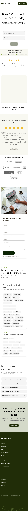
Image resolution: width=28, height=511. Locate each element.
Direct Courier (16, 297)
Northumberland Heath (16, 347)
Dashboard (4, 446)
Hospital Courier (15, 323)
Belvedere (16, 344)
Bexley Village (6, 347)
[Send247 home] (5, 3)
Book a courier (22, 3)
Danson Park (12, 350)
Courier (5, 314)
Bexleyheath (12, 342)
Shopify (3, 472)
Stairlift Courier (19, 326)
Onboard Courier (5, 452)
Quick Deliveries (7, 320)
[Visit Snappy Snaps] (24, 167)
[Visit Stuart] (6, 167)
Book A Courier (17, 311)
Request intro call (8, 253)
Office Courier (7, 323)
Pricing (3, 455)
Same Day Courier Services (9, 308)
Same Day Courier (7, 311)
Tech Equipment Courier (18, 320)
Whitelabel (4, 475)
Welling (5, 344)
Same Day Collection (8, 300)
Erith (10, 344)
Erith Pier (5, 353)
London (5, 342)
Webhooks (4, 469)
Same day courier (7, 294)
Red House (20, 350)
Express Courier (7, 297)
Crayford (22, 344)
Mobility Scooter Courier (9, 326)
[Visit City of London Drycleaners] (9, 172)
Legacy (3, 485)
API (2, 449)
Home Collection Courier (14, 314)
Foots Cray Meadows (14, 353)
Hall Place (6, 350)
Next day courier (17, 294)
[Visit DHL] (18, 162)
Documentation (5, 463)
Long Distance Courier (8, 317)
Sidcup (18, 342)
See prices (14, 44)
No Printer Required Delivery (9, 306)
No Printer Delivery (7, 303)
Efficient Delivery (19, 317)
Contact (3, 482)
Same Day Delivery (19, 300)
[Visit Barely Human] (14, 177)
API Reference (5, 466)
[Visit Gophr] (16, 167)
